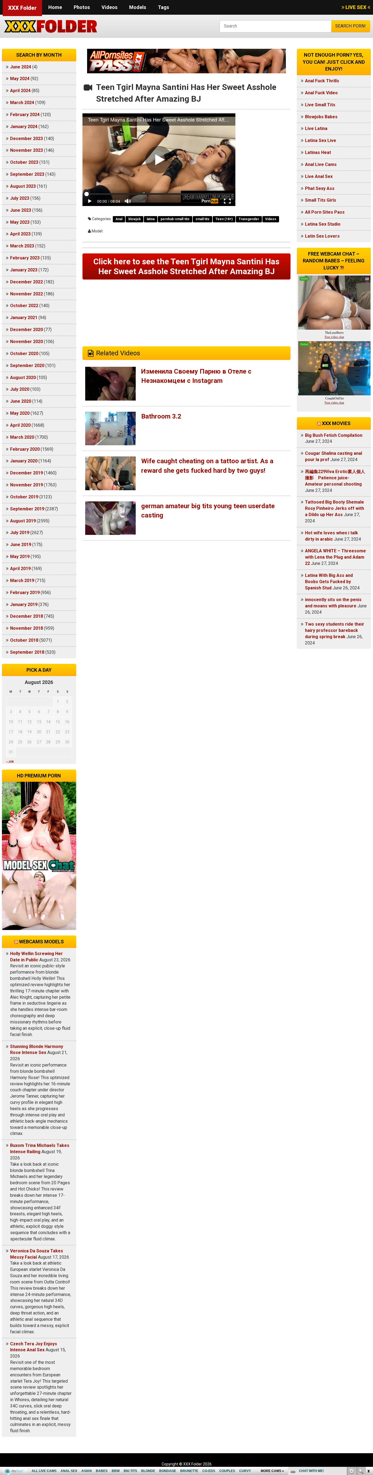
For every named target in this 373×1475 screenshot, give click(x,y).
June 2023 (20, 210)
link (368, 1389)
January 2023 (23, 269)
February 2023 (25, 258)
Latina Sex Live (320, 140)
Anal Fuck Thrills (322, 80)
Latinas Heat (318, 152)
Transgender (249, 219)
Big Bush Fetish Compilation (333, 435)
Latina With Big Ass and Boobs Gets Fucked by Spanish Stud (329, 581)
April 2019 (20, 568)
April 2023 (20, 234)
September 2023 (27, 174)
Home (55, 7)
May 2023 (19, 222)
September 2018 (27, 652)
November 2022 (26, 293)
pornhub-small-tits (175, 219)
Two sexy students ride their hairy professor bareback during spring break (334, 630)
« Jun (10, 761)
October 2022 (24, 305)
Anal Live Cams (321, 164)
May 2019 (19, 556)
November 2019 (26, 484)
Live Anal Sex (319, 176)
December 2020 (26, 329)
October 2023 (24, 162)
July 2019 (19, 532)
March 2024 (22, 102)
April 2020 (20, 425)
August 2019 (23, 520)
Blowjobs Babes (321, 116)
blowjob (134, 219)
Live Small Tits (320, 104)
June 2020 (20, 401)
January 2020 (23, 461)
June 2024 (20, 66)
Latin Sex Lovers (322, 236)
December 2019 (26, 472)
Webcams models (41, 941)
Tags (163, 7)
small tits (202, 219)
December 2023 (26, 138)
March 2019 (22, 580)
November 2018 (26, 628)
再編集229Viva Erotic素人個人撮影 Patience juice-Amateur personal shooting (335, 478)
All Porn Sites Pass (325, 212)
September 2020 (27, 365)
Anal (119, 219)
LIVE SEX (356, 7)
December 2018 (26, 616)
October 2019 (24, 496)
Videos (109, 7)
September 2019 (27, 508)
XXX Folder (22, 8)
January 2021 (23, 317)
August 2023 (23, 186)
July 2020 (19, 389)
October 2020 (24, 353)
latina (151, 219)
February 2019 (25, 592)
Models (137, 7)
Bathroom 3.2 (161, 416)
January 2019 (23, 604)
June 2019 (20, 544)
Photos (82, 7)
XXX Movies (336, 423)
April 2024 (20, 90)
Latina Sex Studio (323, 224)
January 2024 (23, 126)
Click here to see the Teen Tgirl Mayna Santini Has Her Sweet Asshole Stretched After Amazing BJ (186, 266)
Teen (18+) (224, 219)
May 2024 (19, 78)
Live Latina (316, 128)
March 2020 (22, 437)
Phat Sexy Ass (319, 188)
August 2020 (23, 377)
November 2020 (26, 341)
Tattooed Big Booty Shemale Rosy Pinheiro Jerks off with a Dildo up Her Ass (334, 508)
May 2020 (19, 413)
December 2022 (26, 281)
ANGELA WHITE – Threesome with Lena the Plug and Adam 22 (335, 557)
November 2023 (26, 150)
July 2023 (19, 198)
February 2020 (25, 449)
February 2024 (25, 114)
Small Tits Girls (320, 200)
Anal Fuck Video (321, 92)
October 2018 (24, 640)
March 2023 (22, 246)
